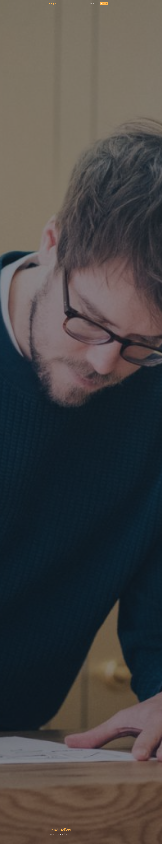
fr (93, 3)
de (95, 3)
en (91, 3)
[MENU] (111, 3)
